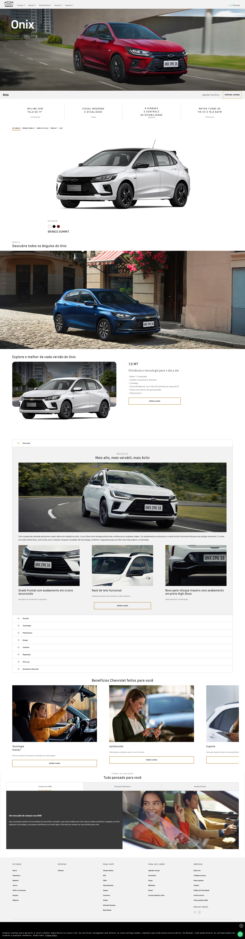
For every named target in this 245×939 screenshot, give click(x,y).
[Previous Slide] (3, 299)
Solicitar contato (154, 401)
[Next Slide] (241, 299)
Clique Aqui (51, 935)
